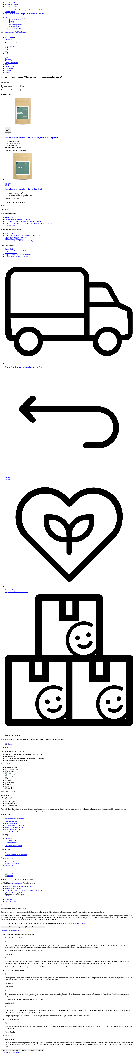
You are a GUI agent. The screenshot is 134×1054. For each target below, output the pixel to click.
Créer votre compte (11, 840)
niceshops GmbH (16, 883)
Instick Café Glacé (11, 253)
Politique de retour (11, 822)
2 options (8, 183)
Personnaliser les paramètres (35, 927)
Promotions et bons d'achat (14, 827)
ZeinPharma (9, 233)
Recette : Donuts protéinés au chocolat (17, 219)
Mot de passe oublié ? (12, 842)
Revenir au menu (10, 2)
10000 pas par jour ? (12, 217)
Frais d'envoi (13, 23)
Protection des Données (13, 888)
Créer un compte (10, 46)
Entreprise (8, 899)
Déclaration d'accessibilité (13, 892)
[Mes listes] (6, 50)
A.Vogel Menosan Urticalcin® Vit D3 (17, 256)
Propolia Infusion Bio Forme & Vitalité (18, 255)
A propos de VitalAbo (12, 864)
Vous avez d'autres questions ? (15, 829)
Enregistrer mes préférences (10, 1050)
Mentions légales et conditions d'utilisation (19, 886)
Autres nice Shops (11, 901)
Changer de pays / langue (25, 879)
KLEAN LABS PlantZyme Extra (16, 237)
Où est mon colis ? (11, 844)
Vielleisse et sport (11, 225)
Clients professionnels (12, 831)
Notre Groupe (9, 865)
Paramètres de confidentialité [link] (14, 894)
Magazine (8, 853)
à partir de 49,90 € (24, 10)
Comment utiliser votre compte (15, 825)
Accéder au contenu (11, 4)
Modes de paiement (15, 25)
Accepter (4, 927)
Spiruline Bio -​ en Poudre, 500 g (25, 189)
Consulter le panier (11, 6)
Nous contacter (14, 26)
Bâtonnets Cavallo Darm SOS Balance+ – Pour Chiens (23, 235)
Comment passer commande (14, 818)
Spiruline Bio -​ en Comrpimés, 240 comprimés (31, 137)
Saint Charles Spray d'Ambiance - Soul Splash (20, 241)
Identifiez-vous (10, 39)
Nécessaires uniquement (16, 927)
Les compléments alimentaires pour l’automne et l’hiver (23, 221)
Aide (6, 17)
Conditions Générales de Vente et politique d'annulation (23, 890)
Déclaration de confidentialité (76, 923)
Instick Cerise (9, 249)
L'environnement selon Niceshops (16, 855)
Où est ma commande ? (17, 19)
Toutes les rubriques (15, 28)
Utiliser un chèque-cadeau (13, 846)
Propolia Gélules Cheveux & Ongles (17, 251)
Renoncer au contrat (7, 905)
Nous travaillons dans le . (24, 14)
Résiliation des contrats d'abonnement (17, 896)
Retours (11, 21)
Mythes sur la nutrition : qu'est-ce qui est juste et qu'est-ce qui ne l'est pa (28, 223)
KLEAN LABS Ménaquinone (15, 239)
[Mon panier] (69, 53)
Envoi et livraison (11, 820)
